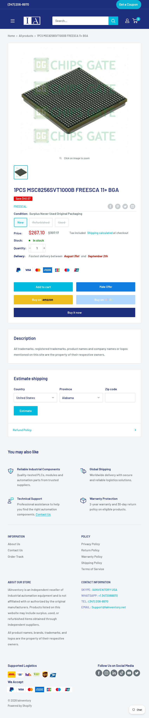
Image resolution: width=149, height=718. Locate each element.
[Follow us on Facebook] (98, 673)
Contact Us (43, 514)
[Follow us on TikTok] (121, 673)
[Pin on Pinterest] (117, 206)
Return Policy (90, 550)
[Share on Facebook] (110, 206)
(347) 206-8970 (98, 601)
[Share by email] (132, 206)
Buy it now (75, 312)
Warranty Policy (91, 556)
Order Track (15, 556)
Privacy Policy (90, 544)
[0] (135, 20)
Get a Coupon (128, 4)
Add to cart (43, 287)
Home (11, 35)
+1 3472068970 (108, 595)
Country (19, 389)
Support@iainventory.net (109, 607)
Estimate (26, 411)
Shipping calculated (100, 233)
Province (66, 389)
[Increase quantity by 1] (44, 248)
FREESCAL (20, 206)
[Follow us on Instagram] (105, 673)
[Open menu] (13, 20)
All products (26, 35)
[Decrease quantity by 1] (30, 248)
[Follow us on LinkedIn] (113, 673)
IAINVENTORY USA (104, 589)
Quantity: (20, 248)
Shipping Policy (91, 562)
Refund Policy (22, 430)
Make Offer (106, 286)
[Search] (113, 20)
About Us (14, 544)
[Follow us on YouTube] (128, 673)
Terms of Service (92, 569)
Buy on (36, 299)
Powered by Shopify (20, 705)
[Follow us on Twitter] (136, 673)
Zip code (111, 389)
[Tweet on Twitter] (125, 206)
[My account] (127, 21)
